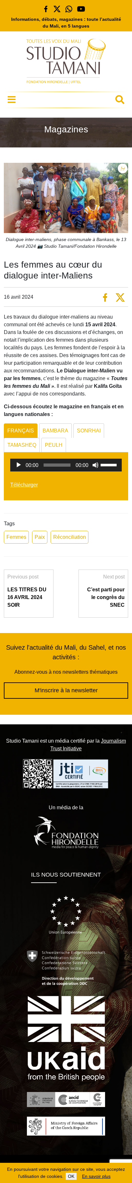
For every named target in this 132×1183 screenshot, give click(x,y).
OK (71, 1176)
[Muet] (95, 465)
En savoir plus (96, 1176)
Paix (40, 537)
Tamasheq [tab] (21, 445)
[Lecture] (18, 465)
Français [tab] (20, 430)
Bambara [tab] (55, 430)
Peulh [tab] (53, 445)
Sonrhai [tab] (89, 430)
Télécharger (24, 484)
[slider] (110, 464)
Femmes (16, 537)
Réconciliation (69, 537)
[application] (66, 465)
